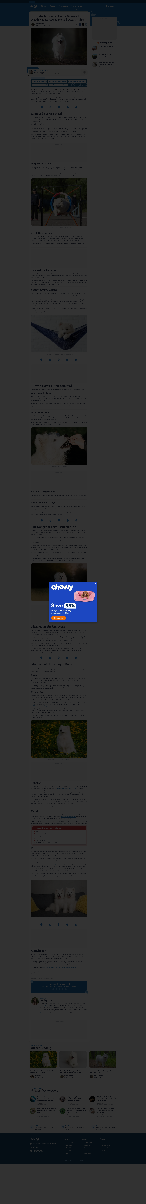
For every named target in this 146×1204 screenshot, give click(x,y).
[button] (95, 584)
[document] (73, 602)
